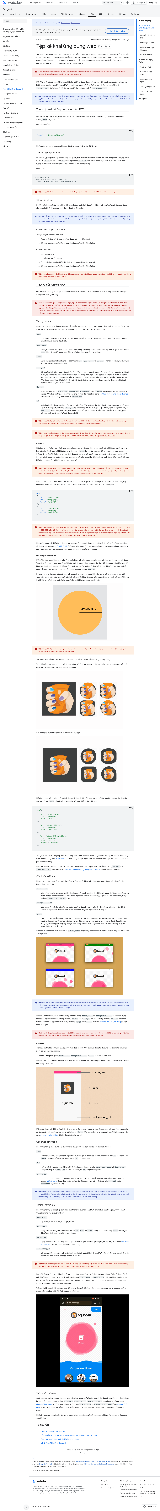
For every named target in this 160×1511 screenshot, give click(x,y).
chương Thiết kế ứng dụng (110, 394)
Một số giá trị (52, 1181)
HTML (43, 14)
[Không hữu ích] (127, 39)
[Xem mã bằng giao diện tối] (129, 130)
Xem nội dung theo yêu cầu (70, 23)
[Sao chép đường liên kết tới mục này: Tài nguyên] (51, 1425)
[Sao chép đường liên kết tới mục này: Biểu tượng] (47, 443)
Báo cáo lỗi (104, 1484)
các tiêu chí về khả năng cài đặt (94, 71)
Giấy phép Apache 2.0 (46, 1464)
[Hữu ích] (124, 39)
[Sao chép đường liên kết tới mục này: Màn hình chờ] (49, 1043)
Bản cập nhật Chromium (128, 1490)
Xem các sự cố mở (107, 1488)
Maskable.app (61, 859)
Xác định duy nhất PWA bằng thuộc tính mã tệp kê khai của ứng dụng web (75, 423)
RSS (141, 1497)
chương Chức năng (44, 1404)
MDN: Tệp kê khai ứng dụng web (54, 1443)
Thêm (74, 3)
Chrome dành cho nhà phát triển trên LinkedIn (148, 1492)
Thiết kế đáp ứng (67, 14)
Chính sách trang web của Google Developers (98, 1464)
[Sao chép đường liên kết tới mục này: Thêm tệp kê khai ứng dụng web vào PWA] (86, 109)
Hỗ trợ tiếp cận (31, 14)
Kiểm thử (122, 14)
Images (53, 14)
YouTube (142, 1488)
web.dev (39, 40)
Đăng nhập (153, 3)
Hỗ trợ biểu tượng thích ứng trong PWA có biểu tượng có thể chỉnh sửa (69, 1435)
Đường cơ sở (63, 3)
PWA (92, 14)
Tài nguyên (34, 3)
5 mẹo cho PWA (77, 1197)
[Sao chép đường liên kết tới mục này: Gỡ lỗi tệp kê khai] (55, 200)
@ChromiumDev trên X (148, 1484)
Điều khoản (36, 1506)
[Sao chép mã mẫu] (132, 130)
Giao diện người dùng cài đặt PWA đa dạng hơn (60, 1439)
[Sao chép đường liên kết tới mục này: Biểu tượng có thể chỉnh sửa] (58, 555)
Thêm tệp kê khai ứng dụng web (53, 1431)
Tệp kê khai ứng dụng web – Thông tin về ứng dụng (107, 1264)
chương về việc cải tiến (49, 1135)
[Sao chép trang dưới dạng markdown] (106, 46)
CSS (100, 14)
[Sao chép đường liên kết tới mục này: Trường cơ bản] (53, 321)
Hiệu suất (110, 14)
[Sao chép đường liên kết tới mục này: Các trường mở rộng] (59, 1142)
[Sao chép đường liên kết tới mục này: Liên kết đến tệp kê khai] (62, 153)
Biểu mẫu (82, 14)
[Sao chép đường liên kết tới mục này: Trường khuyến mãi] (57, 1205)
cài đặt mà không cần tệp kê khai (70, 74)
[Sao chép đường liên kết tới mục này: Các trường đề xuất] (58, 876)
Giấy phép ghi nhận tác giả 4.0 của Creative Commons (93, 1462)
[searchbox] (15, 21)
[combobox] (113, 3)
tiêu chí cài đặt (61, 546)
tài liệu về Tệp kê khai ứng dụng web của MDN (82, 869)
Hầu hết (124, 394)
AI (3, 14)
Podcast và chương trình (128, 1497)
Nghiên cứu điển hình (127, 1493)
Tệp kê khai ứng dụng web (106, 436)
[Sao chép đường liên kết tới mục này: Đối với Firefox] (53, 249)
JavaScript (135, 14)
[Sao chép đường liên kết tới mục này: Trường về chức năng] (59, 1393)
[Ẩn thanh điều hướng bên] (26, 1507)
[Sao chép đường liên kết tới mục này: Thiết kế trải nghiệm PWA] (67, 285)
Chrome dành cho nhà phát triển (128, 1485)
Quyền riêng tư (14, 14)
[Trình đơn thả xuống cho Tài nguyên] (41, 2)
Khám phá (49, 3)
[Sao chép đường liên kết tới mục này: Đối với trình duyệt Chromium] (67, 229)
